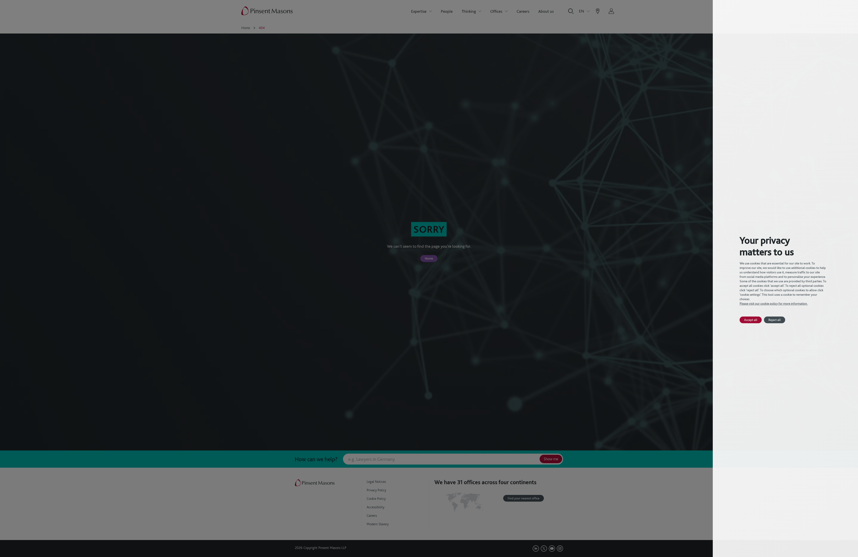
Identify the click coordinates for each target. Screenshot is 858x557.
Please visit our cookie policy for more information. (774, 304)
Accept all (750, 320)
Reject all (774, 320)
